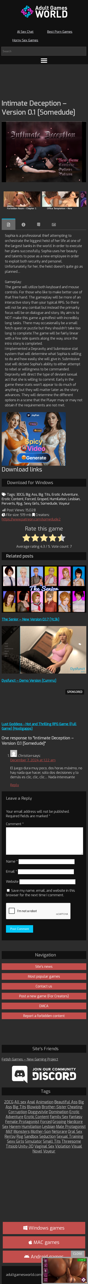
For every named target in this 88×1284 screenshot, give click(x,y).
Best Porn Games (59, 32)
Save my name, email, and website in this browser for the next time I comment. (40, 892)
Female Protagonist (22, 1121)
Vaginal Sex (44, 1146)
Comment (15, 824)
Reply (14, 785)
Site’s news (44, 966)
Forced (30, 499)
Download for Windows (30, 483)
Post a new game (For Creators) (44, 996)
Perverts (8, 503)
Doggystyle (38, 1112)
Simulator (33, 1141)
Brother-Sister (54, 1107)
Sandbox (31, 1136)
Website (12, 881)
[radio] (26, 538)
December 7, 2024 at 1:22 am (33, 760)
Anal (31, 1102)
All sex (20, 1102)
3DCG (20, 494)
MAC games (45, 1242)
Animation (44, 1102)
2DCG (8, 1102)
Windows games (46, 1228)
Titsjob (12, 1146)
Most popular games (44, 976)
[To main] (44, 11)
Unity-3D (26, 1146)
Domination (58, 1112)
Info (23, 224)
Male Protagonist (71, 1126)
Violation (62, 1146)
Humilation (58, 499)
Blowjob (34, 1107)
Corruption (18, 1112)
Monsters (21, 1131)
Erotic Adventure (65, 494)
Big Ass (31, 494)
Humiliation (31, 1126)
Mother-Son (41, 1131)
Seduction (47, 1136)
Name (12, 861)
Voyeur (64, 503)
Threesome (71, 1141)
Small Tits (52, 1141)
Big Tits (44, 494)
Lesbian (74, 499)
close (77, 1253)
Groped (42, 499)
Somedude (49, 503)
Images (54, 224)
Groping (59, 1121)
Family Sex (59, 1116)
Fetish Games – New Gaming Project (30, 1059)
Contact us (44, 986)
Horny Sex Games (25, 40)
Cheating (74, 1107)
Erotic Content (12, 499)
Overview (8, 224)
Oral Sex (75, 1131)
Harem (15, 1126)
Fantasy (75, 1116)
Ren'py (10, 1136)
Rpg (19, 503)
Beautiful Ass (66, 1102)
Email (11, 871)
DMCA (43, 1006)
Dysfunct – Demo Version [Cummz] (29, 680)
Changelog (39, 224)
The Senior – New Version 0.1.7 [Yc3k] (30, 619)
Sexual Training (70, 1136)
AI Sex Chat (25, 32)
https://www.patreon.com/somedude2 (31, 519)
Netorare (59, 1131)
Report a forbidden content (44, 1016)
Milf (9, 1131)
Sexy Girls (31, 503)
